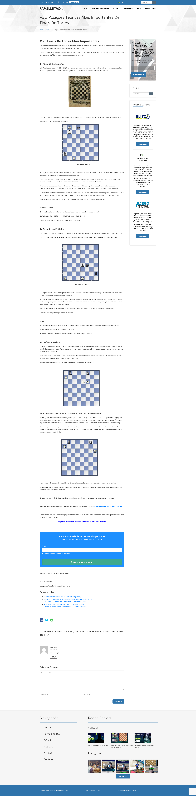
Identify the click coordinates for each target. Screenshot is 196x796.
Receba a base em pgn (82, 562)
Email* (44, 546)
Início (41, 30)
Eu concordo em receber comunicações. (58, 554)
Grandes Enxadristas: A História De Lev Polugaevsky (62, 597)
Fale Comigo (128, 9)
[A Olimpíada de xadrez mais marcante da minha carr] (94, 766)
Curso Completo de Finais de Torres (108, 506)
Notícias (48, 746)
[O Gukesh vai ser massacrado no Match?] (123, 766)
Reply (53, 657)
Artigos (47, 30)
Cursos (85, 9)
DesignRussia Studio (94, 790)
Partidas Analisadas (100, 9)
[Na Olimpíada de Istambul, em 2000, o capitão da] (108, 766)
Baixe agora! (138, 75)
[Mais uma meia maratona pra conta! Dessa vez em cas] (137, 766)
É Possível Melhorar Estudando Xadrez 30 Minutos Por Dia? (65, 607)
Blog (139, 9)
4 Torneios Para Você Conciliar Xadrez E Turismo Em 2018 (64, 604)
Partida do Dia (52, 733)
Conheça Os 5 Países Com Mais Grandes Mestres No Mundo (65, 602)
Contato (48, 759)
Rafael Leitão (150, 9)
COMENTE (118, 702)
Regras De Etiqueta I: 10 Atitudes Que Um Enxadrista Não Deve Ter (68, 599)
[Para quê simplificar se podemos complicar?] (151, 766)
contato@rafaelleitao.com (129, 790)
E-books (116, 9)
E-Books (48, 740)
